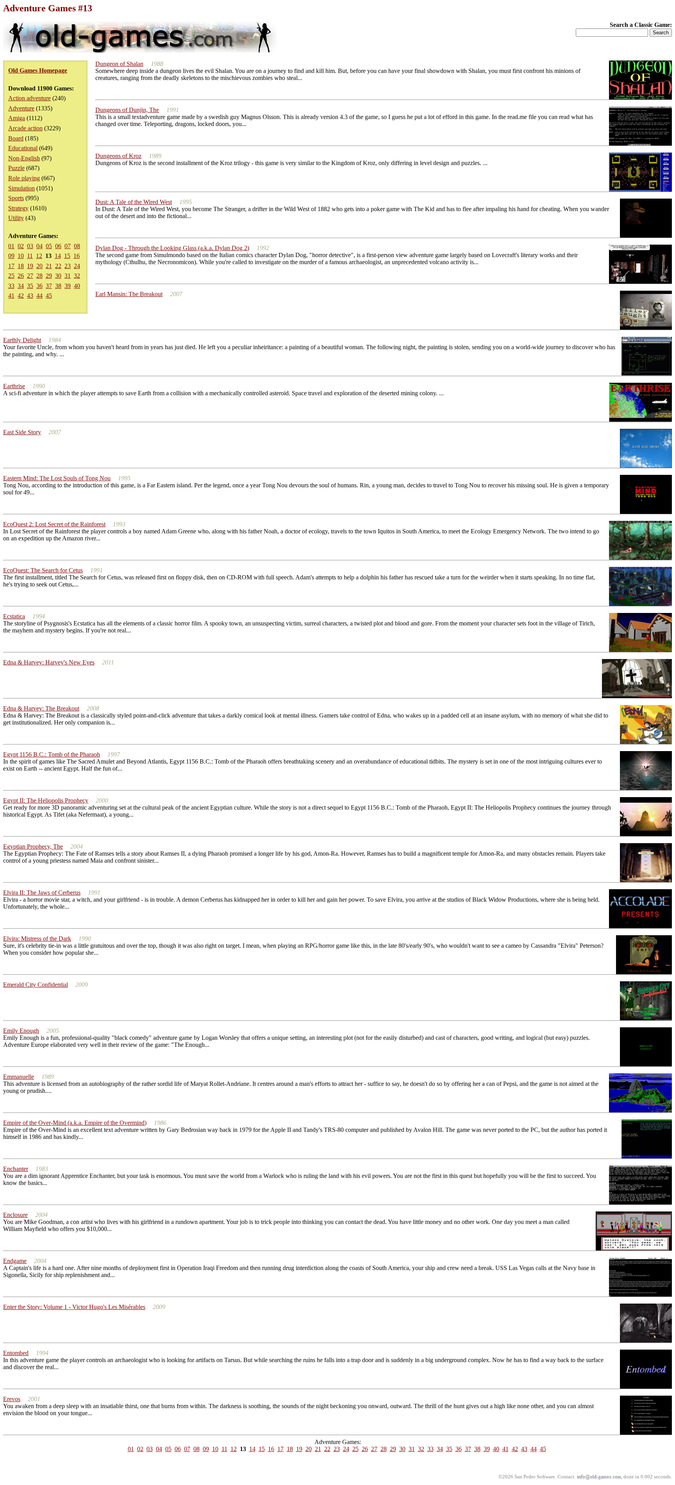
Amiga (16, 118)
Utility (16, 218)
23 (67, 266)
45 (49, 295)
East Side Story (22, 432)
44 (39, 295)
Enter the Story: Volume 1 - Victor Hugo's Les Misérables (74, 1307)
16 (76, 255)
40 (77, 285)
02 (21, 246)
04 (39, 246)
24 (77, 266)
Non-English (24, 158)
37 (49, 285)
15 (67, 255)
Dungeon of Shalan (119, 63)
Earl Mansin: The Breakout (128, 294)
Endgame (15, 1261)
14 (58, 255)
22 (58, 266)
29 (49, 275)
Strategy (18, 208)
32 (77, 275)
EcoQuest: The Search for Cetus (43, 570)
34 (21, 285)
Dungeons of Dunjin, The (127, 110)
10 (21, 255)
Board (15, 138)
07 (67, 246)
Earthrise (14, 386)
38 (58, 285)
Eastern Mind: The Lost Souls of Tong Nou (57, 478)
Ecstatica (14, 616)
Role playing (24, 178)
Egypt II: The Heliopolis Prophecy (45, 800)
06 (58, 246)
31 (67, 275)
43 (30, 295)
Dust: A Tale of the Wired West (133, 202)
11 (30, 255)
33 (11, 285)
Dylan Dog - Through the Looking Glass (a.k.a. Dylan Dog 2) (172, 248)
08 (77, 246)
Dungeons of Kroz (118, 156)
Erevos (11, 1399)
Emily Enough (21, 1030)
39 (67, 285)
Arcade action (25, 128)
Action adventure (29, 98)
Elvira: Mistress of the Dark (37, 938)
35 (30, 285)
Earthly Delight (22, 340)
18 (21, 266)
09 (11, 255)
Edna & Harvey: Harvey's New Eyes (49, 662)
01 (11, 246)
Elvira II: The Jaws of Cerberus (41, 892)
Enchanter (15, 1168)
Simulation (21, 188)
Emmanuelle (18, 1076)
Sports (16, 198)
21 (49, 266)
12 (39, 255)
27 (30, 275)
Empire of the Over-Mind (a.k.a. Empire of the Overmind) (74, 1122)
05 (49, 246)
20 (39, 266)
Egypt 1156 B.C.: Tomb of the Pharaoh (51, 754)
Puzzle (16, 168)
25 (11, 275)
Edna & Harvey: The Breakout (41, 708)
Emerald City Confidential (35, 984)
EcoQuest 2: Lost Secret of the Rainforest (54, 524)
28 (39, 275)
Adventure (21, 108)
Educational (23, 148)
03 (30, 246)
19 (30, 266)
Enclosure (15, 1214)
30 (58, 275)
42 (21, 295)
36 (39, 285)
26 (21, 275)
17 (11, 266)
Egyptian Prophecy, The (33, 846)
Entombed (16, 1353)
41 (11, 295)
